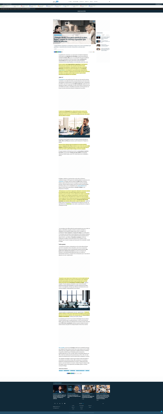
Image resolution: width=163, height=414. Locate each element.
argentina (87, 370)
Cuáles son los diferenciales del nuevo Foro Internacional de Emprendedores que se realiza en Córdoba (105, 49)
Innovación (95, 1)
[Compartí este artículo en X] (56, 52)
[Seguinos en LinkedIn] (59, 403)
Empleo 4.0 (87, 1)
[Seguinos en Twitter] (62, 403)
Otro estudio (61, 347)
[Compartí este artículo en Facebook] (54, 52)
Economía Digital (75, 1)
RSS (103, 403)
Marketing (68, 203)
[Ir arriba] (161, 411)
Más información (32, 8)
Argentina (61, 181)
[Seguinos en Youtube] (64, 403)
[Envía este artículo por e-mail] (61, 52)
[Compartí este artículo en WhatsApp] (57, 52)
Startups (91, 1)
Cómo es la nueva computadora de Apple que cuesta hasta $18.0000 (105, 45)
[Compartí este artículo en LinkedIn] (59, 52)
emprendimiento (81, 185)
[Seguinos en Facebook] (57, 403)
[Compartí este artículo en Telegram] (60, 52)
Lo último (70, 1)
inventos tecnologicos (80, 370)
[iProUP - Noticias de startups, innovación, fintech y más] (55, 2)
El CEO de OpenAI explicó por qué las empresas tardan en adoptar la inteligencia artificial (105, 38)
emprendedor (62, 70)
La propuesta (62, 79)
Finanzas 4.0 (82, 1)
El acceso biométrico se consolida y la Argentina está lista (105, 41)
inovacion (61, 370)
